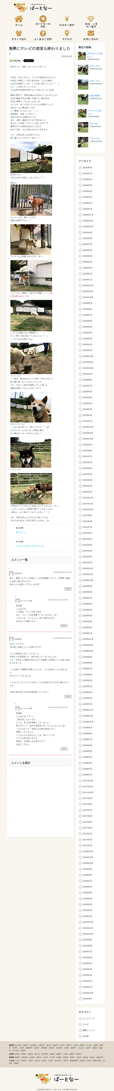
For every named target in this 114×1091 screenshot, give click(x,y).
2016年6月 (87, 887)
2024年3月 (87, 338)
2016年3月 (87, 904)
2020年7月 (87, 598)
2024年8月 (87, 309)
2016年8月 (87, 875)
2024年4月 (87, 332)
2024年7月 (87, 315)
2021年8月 (87, 521)
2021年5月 (87, 539)
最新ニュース (89, 1030)
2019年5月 (87, 680)
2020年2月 (87, 627)
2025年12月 (88, 215)
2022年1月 (87, 492)
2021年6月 (87, 533)
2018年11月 (88, 716)
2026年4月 (87, 191)
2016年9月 (87, 869)
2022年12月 (88, 427)
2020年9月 (87, 586)
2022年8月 (87, 450)
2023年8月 (87, 380)
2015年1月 (87, 987)
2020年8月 (87, 592)
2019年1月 (87, 704)
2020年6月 (87, 604)
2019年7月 (87, 668)
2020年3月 (87, 621)
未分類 (86, 1036)
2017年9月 (87, 798)
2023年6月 (87, 391)
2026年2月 (87, 203)
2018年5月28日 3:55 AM (62, 572)
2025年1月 (87, 280)
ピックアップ (89, 1018)
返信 (68, 589)
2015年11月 (88, 928)
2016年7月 (87, 881)
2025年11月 (88, 221)
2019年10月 (88, 651)
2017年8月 (87, 804)
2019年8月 (87, 663)
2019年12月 (88, 639)
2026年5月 (87, 185)
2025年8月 (87, 238)
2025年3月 (87, 268)
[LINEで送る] (15, 60)
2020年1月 (87, 633)
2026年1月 (87, 209)
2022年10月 (88, 439)
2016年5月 (87, 892)
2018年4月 (87, 757)
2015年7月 (87, 951)
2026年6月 (87, 179)
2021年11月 (88, 504)
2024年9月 (87, 303)
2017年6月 (87, 816)
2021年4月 (87, 545)
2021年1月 (87, 562)
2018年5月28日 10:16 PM (57, 600)
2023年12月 (88, 356)
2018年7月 (87, 739)
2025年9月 (87, 232)
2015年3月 (87, 975)
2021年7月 (87, 527)
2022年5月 (87, 468)
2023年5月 (87, 397)
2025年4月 (87, 262)
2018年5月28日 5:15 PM (62, 638)
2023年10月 (88, 368)
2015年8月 (87, 946)
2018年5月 (87, 751)
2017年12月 (88, 781)
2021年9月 (87, 515)
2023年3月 (87, 409)
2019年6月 (87, 674)
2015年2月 (87, 981)
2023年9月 (87, 374)
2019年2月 (87, 698)
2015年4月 (87, 969)
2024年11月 (88, 291)
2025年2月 (87, 274)
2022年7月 (87, 456)
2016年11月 (88, 857)
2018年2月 (87, 769)
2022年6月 (87, 462)
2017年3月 (87, 834)
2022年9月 (87, 445)
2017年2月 (87, 839)
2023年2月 (87, 415)
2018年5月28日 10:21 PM (57, 707)
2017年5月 (87, 822)
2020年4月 (87, 615)
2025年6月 (87, 250)
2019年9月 (87, 657)
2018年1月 (87, 775)
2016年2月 (87, 910)
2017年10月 (88, 792)
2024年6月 (87, 321)
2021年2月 (87, 557)
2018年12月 (88, 710)
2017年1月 (87, 845)
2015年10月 (88, 934)
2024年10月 (88, 297)
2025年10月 (88, 226)
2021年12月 (88, 498)
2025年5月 (87, 256)
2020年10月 (88, 580)
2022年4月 (87, 474)
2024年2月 (87, 344)
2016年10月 (88, 863)
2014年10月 (88, 993)
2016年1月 (87, 916)
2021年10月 (88, 509)
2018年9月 (87, 727)
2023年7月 (87, 386)
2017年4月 (87, 828)
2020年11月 (88, 574)
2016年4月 (87, 898)
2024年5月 (87, 327)
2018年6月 (87, 745)
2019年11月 (88, 645)
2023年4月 (87, 403)
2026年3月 (87, 197)
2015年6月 (87, 957)
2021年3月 (87, 551)
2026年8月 (87, 167)
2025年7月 (87, 244)
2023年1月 (87, 421)
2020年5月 (87, 610)
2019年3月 (87, 692)
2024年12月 (88, 285)
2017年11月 (88, 786)
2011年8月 (87, 999)
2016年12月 (88, 851)
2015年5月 (87, 963)
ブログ (86, 1024)
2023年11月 (88, 362)
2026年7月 (87, 173)
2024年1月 (87, 350)
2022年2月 (87, 486)
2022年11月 (88, 433)
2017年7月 (87, 810)
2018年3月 (87, 763)
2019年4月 (87, 686)
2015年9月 (87, 940)
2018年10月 (88, 722)
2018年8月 (87, 733)
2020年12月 (88, 568)
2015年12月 (88, 922)
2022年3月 (87, 480)
